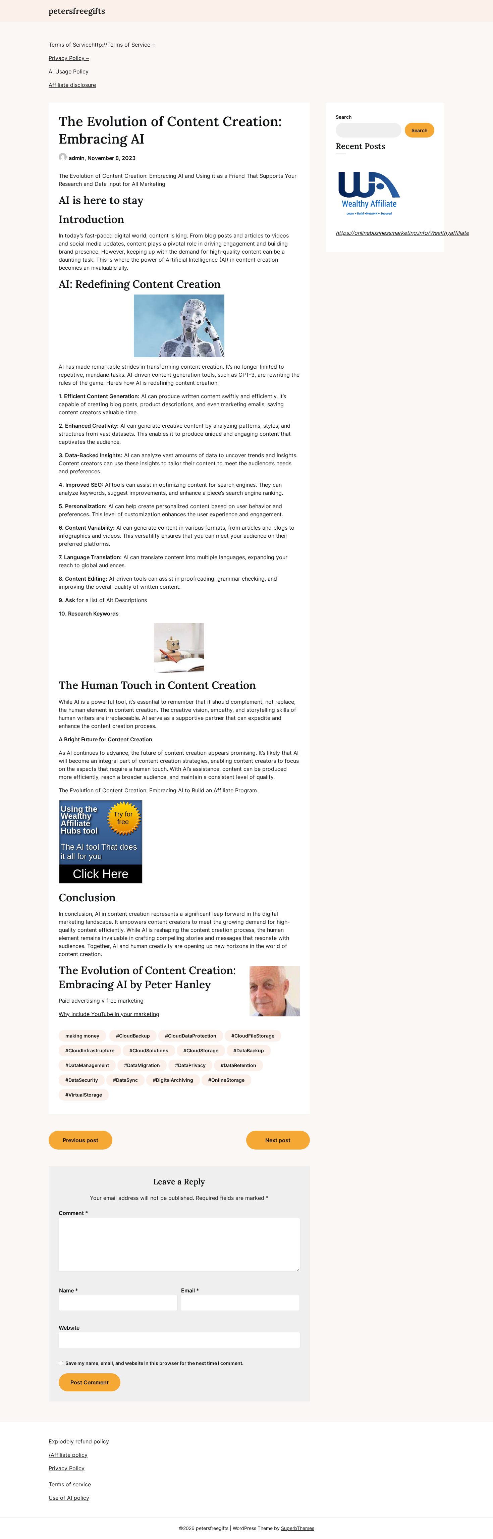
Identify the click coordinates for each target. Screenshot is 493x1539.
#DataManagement (87, 1065)
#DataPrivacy (190, 1065)
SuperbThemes (297, 1528)
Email (190, 1290)
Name (68, 1290)
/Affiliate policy (68, 1454)
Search (344, 117)
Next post (277, 1140)
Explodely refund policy (79, 1441)
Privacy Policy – (69, 58)
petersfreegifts (77, 11)
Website (69, 1327)
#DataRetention (238, 1065)
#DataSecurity (81, 1080)
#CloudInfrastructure (89, 1050)
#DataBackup (248, 1050)
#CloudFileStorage (252, 1036)
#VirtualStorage (83, 1095)
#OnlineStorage (226, 1080)
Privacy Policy (67, 1468)
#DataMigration (142, 1065)
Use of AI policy (69, 1497)
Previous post (80, 1140)
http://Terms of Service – (123, 44)
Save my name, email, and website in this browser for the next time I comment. (154, 1363)
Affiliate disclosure (72, 85)
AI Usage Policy (69, 71)
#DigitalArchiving (173, 1080)
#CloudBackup (133, 1036)
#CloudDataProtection (190, 1036)
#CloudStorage (200, 1050)
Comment (73, 1213)
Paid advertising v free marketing (101, 1000)
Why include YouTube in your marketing (109, 1014)
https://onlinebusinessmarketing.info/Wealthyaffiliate (402, 232)
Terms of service (70, 1484)
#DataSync (125, 1080)
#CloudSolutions (148, 1050)
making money (82, 1036)
